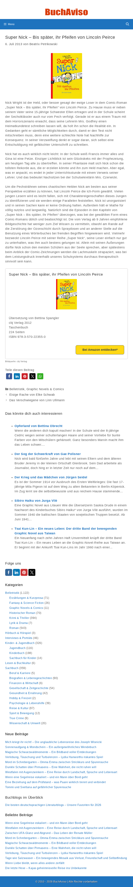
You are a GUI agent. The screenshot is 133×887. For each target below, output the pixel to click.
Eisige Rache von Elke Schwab (32, 394)
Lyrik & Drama (18, 622)
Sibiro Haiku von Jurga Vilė (36, 500)
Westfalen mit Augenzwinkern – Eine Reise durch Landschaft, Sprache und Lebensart (61, 772)
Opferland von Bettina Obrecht (39, 426)
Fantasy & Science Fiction (26, 602)
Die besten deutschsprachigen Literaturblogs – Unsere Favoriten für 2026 (53, 805)
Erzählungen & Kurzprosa (26, 597)
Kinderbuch (16, 653)
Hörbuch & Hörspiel (18, 632)
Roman (14, 627)
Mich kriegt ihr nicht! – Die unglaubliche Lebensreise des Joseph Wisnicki (53, 742)
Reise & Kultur (18, 708)
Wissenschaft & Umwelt (24, 723)
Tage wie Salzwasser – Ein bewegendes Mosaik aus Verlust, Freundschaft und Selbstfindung (66, 858)
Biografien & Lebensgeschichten (30, 678)
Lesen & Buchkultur (18, 663)
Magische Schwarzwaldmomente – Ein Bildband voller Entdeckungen (50, 752)
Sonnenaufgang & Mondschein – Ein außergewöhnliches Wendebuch (50, 747)
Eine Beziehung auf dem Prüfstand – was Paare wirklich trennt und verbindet (55, 782)
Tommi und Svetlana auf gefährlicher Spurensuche (38, 787)
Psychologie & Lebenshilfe (27, 703)
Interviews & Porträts (18, 638)
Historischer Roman (22, 612)
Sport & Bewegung (21, 713)
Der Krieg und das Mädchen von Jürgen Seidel (51, 477)
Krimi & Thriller (19, 617)
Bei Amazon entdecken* (100, 349)
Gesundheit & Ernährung (25, 693)
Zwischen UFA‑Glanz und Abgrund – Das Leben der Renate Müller (48, 833)
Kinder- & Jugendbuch (19, 643)
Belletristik (17, 389)
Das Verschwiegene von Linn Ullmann (37, 400)
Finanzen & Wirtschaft (23, 683)
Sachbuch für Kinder (22, 658)
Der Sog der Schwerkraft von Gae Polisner (48, 454)
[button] (9, 376)
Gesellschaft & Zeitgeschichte (28, 688)
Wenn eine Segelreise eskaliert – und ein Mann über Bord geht (46, 777)
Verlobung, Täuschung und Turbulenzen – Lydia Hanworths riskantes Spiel (54, 757)
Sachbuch (11, 668)
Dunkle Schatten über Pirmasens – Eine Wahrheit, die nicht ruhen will (50, 767)
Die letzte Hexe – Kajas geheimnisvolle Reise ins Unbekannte (46, 868)
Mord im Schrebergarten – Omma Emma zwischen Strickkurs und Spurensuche (56, 762)
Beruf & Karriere (19, 673)
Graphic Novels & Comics (45, 389)
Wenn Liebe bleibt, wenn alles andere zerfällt (34, 863)
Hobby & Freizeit (20, 698)
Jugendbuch (17, 648)
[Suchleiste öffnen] (127, 24)
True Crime (16, 718)
